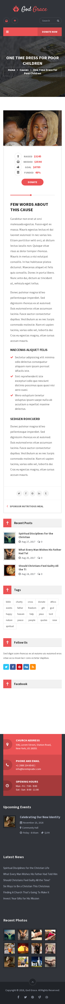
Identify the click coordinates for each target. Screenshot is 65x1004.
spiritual (10, 626)
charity (19, 601)
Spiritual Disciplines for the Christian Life (26, 868)
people (32, 620)
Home (11, 70)
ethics (53, 601)
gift (43, 607)
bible (8, 601)
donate (41, 601)
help (32, 614)
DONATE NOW (49, 31)
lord (51, 614)
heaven (20, 614)
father (20, 607)
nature (9, 620)
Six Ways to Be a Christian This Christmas (26, 886)
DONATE (32, 182)
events (9, 607)
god (52, 607)
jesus (41, 614)
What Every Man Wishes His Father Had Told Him (30, 874)
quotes (43, 620)
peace (20, 620)
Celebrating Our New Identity (40, 817)
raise (54, 620)
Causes (24, 70)
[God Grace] (30, 8)
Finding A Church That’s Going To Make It (26, 892)
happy (9, 614)
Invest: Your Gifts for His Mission (21, 898)
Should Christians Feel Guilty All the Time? (26, 880)
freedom (32, 607)
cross (30, 601)
